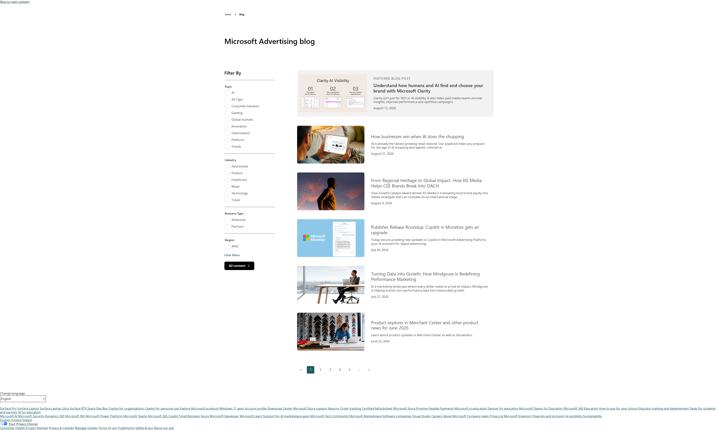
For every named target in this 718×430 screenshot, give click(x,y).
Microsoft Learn (251, 416)
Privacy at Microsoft (504, 416)
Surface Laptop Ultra (54, 408)
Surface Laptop (28, 408)
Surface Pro (8, 408)
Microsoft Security (31, 416)
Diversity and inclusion (548, 416)
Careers (436, 416)
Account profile (256, 408)
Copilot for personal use (162, 408)
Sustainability (592, 416)
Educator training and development (663, 408)
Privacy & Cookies (61, 428)
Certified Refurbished (377, 408)
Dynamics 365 (55, 416)
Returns (333, 408)
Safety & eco (144, 428)
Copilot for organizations (126, 408)
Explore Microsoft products (199, 408)
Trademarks (126, 428)
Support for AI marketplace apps (286, 416)
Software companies (397, 416)
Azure (205, 416)
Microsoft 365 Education (581, 408)
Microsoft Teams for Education (541, 408)
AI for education (29, 412)
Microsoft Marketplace (365, 416)
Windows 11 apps (231, 408)
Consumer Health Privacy (18, 428)
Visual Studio (421, 416)
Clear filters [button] (232, 255)
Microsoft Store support (310, 408)
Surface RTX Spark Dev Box (89, 408)
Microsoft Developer (224, 416)
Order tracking (350, 408)
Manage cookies (86, 428)
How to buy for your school (618, 408)
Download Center (279, 408)
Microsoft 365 (75, 416)
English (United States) (16, 420)
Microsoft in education (471, 408)
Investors (525, 416)
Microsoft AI (8, 416)
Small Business (189, 416)
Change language (12, 393)
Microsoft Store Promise (410, 408)
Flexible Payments (441, 408)
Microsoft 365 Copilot (163, 416)
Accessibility (573, 416)
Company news (478, 416)
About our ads (164, 428)
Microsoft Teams (135, 416)
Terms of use (108, 428)
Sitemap (42, 428)
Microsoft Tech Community (329, 416)
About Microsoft (454, 416)
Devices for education (502, 408)
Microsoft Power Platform (104, 416)
